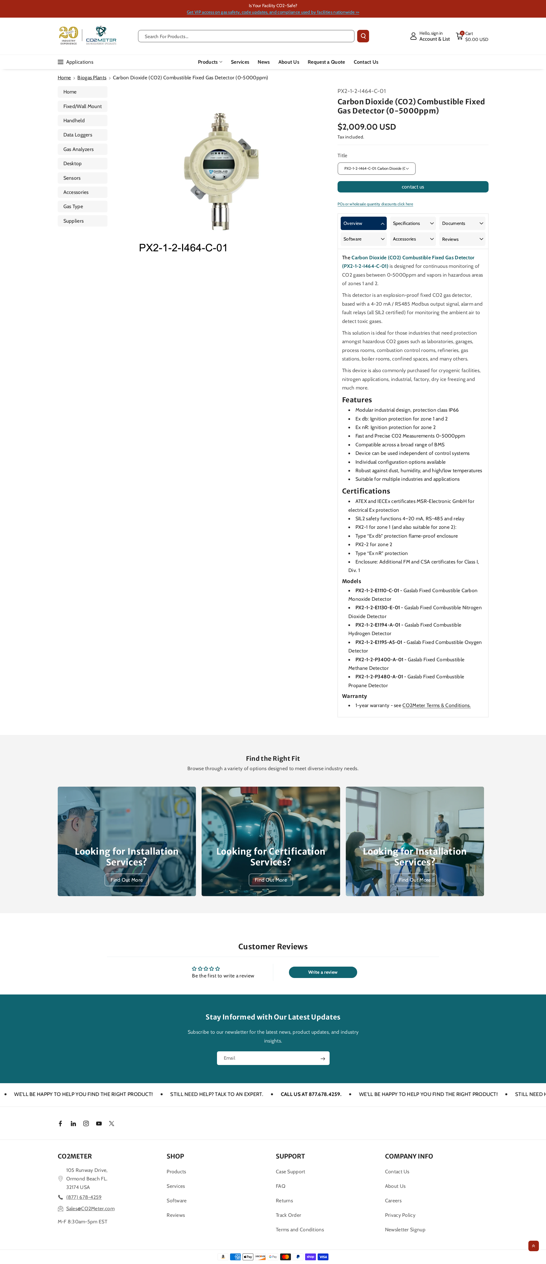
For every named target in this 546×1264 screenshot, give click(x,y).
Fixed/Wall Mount (82, 106)
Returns (284, 1200)
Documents (454, 223)
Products (208, 62)
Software (352, 239)
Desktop (72, 163)
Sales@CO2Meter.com (90, 1208)
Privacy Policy (400, 1215)
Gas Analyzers (78, 149)
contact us (413, 187)
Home (64, 77)
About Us (395, 1186)
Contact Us (397, 1171)
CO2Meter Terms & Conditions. (436, 705)
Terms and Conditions (300, 1229)
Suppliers (73, 221)
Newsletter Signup (405, 1229)
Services (176, 1186)
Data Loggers (77, 135)
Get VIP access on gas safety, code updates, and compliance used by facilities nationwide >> (273, 12)
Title (343, 155)
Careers (393, 1200)
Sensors (72, 178)
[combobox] (246, 36)
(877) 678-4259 (84, 1197)
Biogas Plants (91, 77)
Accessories (76, 192)
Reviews (450, 239)
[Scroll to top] (533, 1246)
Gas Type (73, 206)
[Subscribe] (323, 1059)
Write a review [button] (323, 972)
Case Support (290, 1171)
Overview (353, 223)
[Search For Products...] (363, 36)
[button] (472, 36)
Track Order (288, 1215)
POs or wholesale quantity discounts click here (375, 204)
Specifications (406, 223)
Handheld (74, 120)
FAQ (281, 1186)
